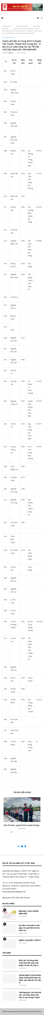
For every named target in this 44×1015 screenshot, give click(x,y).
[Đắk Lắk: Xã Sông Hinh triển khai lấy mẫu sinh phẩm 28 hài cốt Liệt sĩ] (9, 964)
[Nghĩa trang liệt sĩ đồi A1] (9, 943)
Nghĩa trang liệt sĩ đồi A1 (30, 940)
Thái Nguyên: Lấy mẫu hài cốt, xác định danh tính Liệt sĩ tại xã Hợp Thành (30, 994)
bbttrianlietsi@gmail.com (16, 892)
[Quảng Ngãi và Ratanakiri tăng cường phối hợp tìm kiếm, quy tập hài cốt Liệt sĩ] (9, 978)
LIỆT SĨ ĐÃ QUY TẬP (8, 37)
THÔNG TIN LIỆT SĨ (22, 26)
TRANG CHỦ (6, 26)
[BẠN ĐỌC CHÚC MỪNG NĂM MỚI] (9, 914)
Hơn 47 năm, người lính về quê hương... (22, 825)
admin (10, 53)
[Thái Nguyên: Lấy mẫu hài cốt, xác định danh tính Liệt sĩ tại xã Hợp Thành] (9, 996)
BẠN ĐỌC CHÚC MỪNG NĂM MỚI (29, 912)
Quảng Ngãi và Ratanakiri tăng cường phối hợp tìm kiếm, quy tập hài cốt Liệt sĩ (30, 979)
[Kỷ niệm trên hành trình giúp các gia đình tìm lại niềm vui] (9, 929)
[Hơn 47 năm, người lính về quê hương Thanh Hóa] (22, 809)
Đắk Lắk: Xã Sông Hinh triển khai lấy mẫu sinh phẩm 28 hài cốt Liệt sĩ (29, 962)
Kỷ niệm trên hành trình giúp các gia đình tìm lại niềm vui (29, 927)
